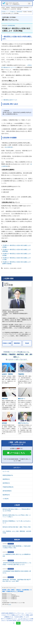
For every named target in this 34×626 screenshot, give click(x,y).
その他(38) (6, 498)
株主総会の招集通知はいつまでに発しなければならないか (17, 521)
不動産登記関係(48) (8, 487)
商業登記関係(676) (8, 475)
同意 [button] (18, 623)
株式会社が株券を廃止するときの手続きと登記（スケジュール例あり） (17, 515)
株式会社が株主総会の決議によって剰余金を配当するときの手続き (17, 510)
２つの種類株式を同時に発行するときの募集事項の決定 (17, 555)
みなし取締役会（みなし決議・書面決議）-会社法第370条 (17, 532)
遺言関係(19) (6, 483)
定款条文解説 (13, 268)
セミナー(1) (6, 471)
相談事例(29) (6, 494)
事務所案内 (17, 343)
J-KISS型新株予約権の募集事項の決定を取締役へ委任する (17, 572)
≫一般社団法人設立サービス (9, 100)
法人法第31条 (8, 147)
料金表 (27, 343)
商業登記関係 (12, 25)
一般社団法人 (6, 268)
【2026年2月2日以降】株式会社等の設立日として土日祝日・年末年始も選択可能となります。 (17, 563)
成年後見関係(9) (7, 491)
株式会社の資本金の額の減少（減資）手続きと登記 (17, 527)
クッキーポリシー (23, 618)
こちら (9, 604)
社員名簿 (19, 268)
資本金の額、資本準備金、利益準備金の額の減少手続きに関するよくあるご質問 (17, 580)
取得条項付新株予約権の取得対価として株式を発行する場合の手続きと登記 (17, 546)
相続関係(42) (6, 479)
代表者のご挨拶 (7, 343)
